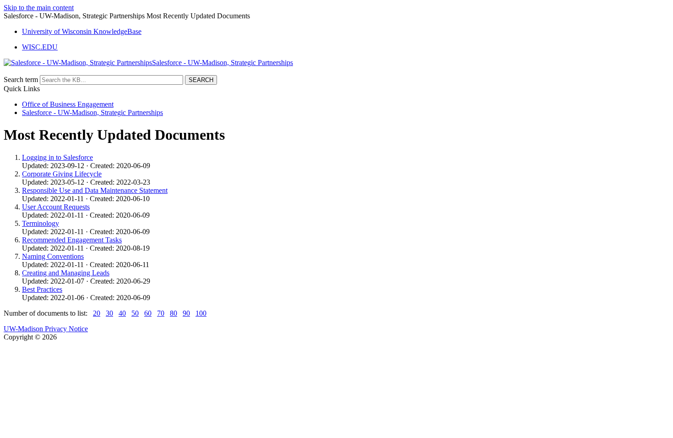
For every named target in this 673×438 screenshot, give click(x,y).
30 (109, 313)
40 (122, 313)
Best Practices (42, 289)
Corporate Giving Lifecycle (62, 174)
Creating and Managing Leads (65, 273)
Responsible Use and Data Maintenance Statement (95, 190)
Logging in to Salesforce (57, 157)
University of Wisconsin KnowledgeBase (81, 31)
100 (200, 313)
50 (135, 313)
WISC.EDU (40, 47)
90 (186, 313)
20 (96, 313)
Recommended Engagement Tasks (72, 240)
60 (148, 313)
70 (160, 313)
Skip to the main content (39, 7)
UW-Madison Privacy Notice (46, 329)
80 (173, 313)
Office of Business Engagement (68, 104)
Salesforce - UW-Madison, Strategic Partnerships (92, 112)
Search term (21, 79)
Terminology (40, 223)
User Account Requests (56, 207)
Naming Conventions (53, 256)
